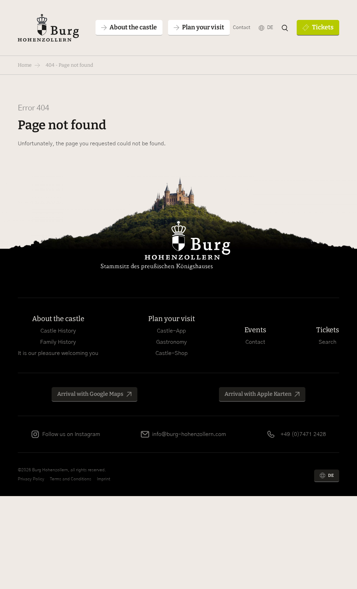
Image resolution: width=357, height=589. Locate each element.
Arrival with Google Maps (90, 394)
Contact (241, 27)
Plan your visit (171, 318)
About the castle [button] (133, 27)
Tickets (323, 27)
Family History (58, 342)
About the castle (58, 318)
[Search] (284, 27)
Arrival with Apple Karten (258, 394)
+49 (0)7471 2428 (303, 434)
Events (255, 330)
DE (270, 27)
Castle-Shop (171, 353)
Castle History (58, 331)
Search (327, 342)
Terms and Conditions (70, 479)
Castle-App (171, 331)
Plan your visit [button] (203, 27)
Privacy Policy (31, 479)
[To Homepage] (48, 28)
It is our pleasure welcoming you (58, 353)
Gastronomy (171, 342)
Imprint (103, 479)
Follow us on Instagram (71, 434)
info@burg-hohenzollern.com (189, 434)
